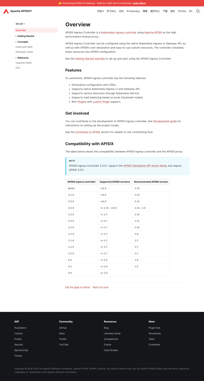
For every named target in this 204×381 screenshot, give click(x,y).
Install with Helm (24, 46)
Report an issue (101, 287)
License (18, 333)
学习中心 (111, 11)
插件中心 (155, 11)
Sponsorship (21, 350)
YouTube (63, 344)
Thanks (18, 355)
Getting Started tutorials (90, 58)
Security (18, 344)
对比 (121, 11)
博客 (145, 11)
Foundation (20, 327)
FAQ (18, 67)
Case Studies (111, 350)
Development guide (165, 121)
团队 (172, 11)
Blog (106, 327)
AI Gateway (133, 11)
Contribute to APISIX (87, 132)
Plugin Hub (154, 327)
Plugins (82, 101)
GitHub (182, 11)
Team (152, 339)
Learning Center (112, 333)
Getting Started (26, 36)
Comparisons (111, 339)
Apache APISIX (153, 32)
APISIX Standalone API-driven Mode (145, 165)
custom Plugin (101, 101)
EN (190, 11)
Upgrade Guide (24, 62)
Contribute (154, 344)
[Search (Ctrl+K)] (198, 11)
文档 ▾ (100, 11)
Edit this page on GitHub (77, 287)
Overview (21, 30)
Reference (23, 57)
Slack (62, 333)
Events (18, 339)
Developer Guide (24, 51)
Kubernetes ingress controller (118, 32)
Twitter (62, 339)
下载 (165, 11)
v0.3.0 (19, 23)
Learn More (139, 3)
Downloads (155, 333)
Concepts (23, 41)
